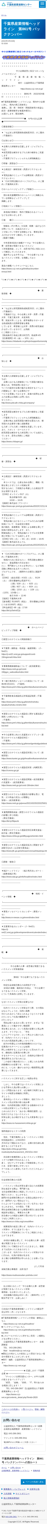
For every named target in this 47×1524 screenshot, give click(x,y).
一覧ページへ (27, 1409)
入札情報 (8, 1494)
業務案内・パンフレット (15, 1489)
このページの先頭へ (11, 1409)
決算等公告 (35, 1489)
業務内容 (36, 1471)
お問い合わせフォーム (14, 1448)
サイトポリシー (23, 1494)
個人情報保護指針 (12, 1498)
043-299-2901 (11, 1517)
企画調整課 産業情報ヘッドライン (16, 1471)
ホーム (4, 15)
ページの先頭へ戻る (35, 1482)
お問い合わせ (15, 1468)
